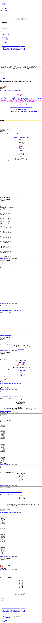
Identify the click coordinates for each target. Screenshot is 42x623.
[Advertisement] (21, 58)
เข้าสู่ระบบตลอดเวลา (6, 15)
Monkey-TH (8, 617)
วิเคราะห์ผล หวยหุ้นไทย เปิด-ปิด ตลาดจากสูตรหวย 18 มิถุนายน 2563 (10, 90)
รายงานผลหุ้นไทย (5, 34)
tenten (21, 48)
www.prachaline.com (21, 349)
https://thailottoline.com (23, 109)
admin (19, 48)
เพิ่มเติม (2, 600)
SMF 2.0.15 (10, 616)
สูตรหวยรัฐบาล (5, 39)
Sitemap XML (4, 620)
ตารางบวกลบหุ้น (5, 37)
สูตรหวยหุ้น (4, 38)
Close (6, 28)
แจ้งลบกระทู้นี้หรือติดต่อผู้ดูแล (5, 125)
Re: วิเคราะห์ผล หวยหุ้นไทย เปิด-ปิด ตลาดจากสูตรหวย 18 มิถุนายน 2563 (11, 133)
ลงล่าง (3, 78)
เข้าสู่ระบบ (3, 16)
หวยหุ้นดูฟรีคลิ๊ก (5, 42)
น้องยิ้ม (24, 48)
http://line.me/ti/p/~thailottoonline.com (30, 111)
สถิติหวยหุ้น (4, 35)
